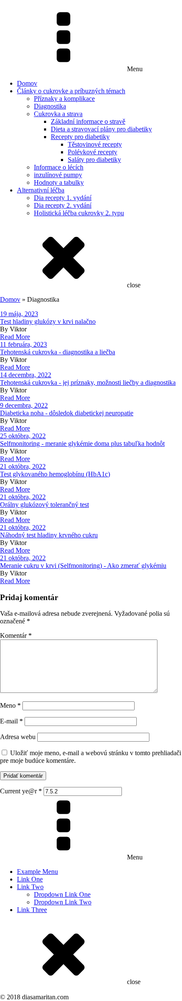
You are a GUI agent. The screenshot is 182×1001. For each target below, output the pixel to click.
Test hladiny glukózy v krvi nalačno (48, 321)
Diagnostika (50, 106)
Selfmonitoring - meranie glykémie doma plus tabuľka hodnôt (82, 443)
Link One (30, 879)
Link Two (30, 886)
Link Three (32, 909)
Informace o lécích (58, 167)
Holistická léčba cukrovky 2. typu (79, 213)
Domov (27, 83)
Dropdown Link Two (62, 902)
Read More (15, 336)
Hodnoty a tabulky (59, 182)
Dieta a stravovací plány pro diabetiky (101, 129)
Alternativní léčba (40, 190)
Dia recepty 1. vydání (62, 197)
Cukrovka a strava (58, 113)
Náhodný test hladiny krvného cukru (49, 535)
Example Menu (37, 871)
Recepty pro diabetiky (80, 136)
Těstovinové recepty (95, 144)
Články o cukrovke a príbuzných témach (71, 91)
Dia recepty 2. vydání (62, 205)
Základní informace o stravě (88, 121)
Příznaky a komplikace (64, 98)
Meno (10, 705)
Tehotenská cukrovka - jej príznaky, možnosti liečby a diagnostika (88, 382)
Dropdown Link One (62, 894)
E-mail (11, 721)
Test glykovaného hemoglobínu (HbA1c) (55, 474)
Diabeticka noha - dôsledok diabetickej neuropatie (66, 413)
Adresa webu (18, 736)
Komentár (16, 635)
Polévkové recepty (92, 152)
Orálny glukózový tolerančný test (44, 504)
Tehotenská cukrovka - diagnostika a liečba (57, 352)
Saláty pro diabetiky (94, 159)
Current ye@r (21, 791)
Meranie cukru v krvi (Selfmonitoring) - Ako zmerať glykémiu (83, 565)
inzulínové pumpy (58, 174)
